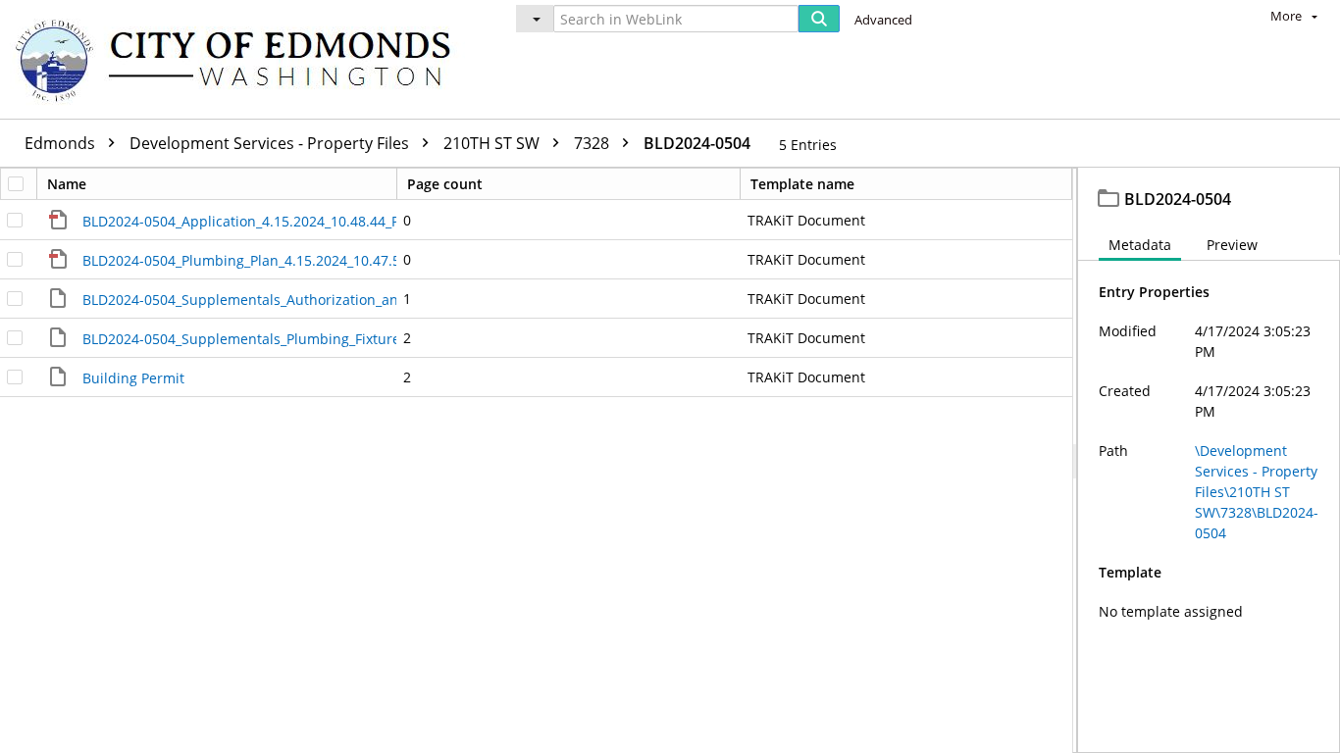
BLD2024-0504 (697, 143)
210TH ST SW (493, 143)
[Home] (242, 59)
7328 (593, 143)
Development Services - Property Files (271, 143)
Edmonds (62, 143)
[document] (1209, 460)
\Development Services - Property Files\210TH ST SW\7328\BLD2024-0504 (1256, 491)
